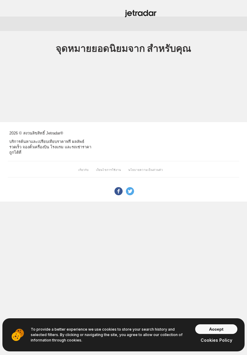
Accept (216, 329)
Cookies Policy (216, 340)
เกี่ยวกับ (83, 169)
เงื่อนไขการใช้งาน (108, 169)
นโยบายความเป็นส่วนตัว (145, 169)
